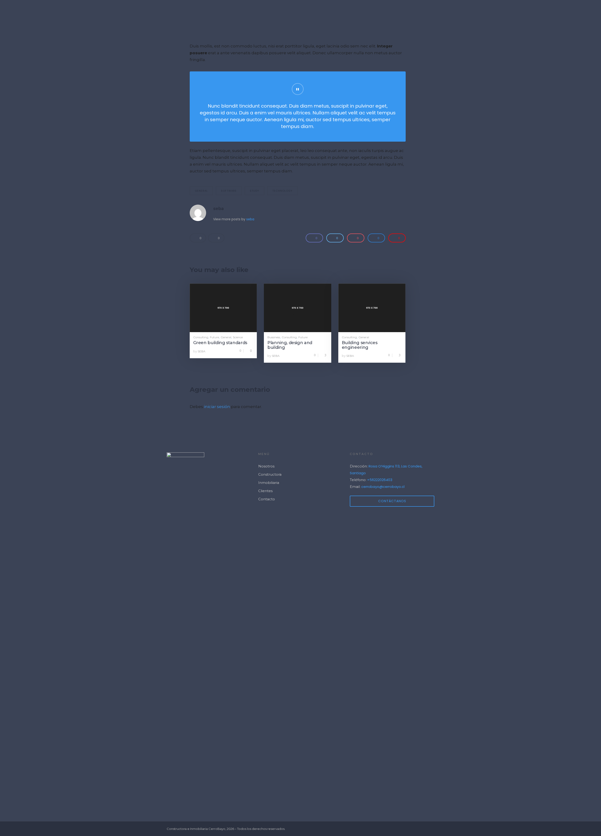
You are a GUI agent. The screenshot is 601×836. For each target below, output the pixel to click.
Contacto (584, 11)
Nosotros (524, 11)
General (226, 337)
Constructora (269, 474)
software (229, 191)
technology (282, 191)
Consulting (200, 337)
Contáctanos (392, 501)
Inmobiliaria (268, 482)
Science (238, 337)
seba (218, 208)
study (254, 191)
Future (214, 337)
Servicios (493, 11)
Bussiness (273, 337)
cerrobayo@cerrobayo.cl (383, 486)
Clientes (554, 11)
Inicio (462, 11)
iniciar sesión (217, 406)
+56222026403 (379, 479)
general (201, 191)
